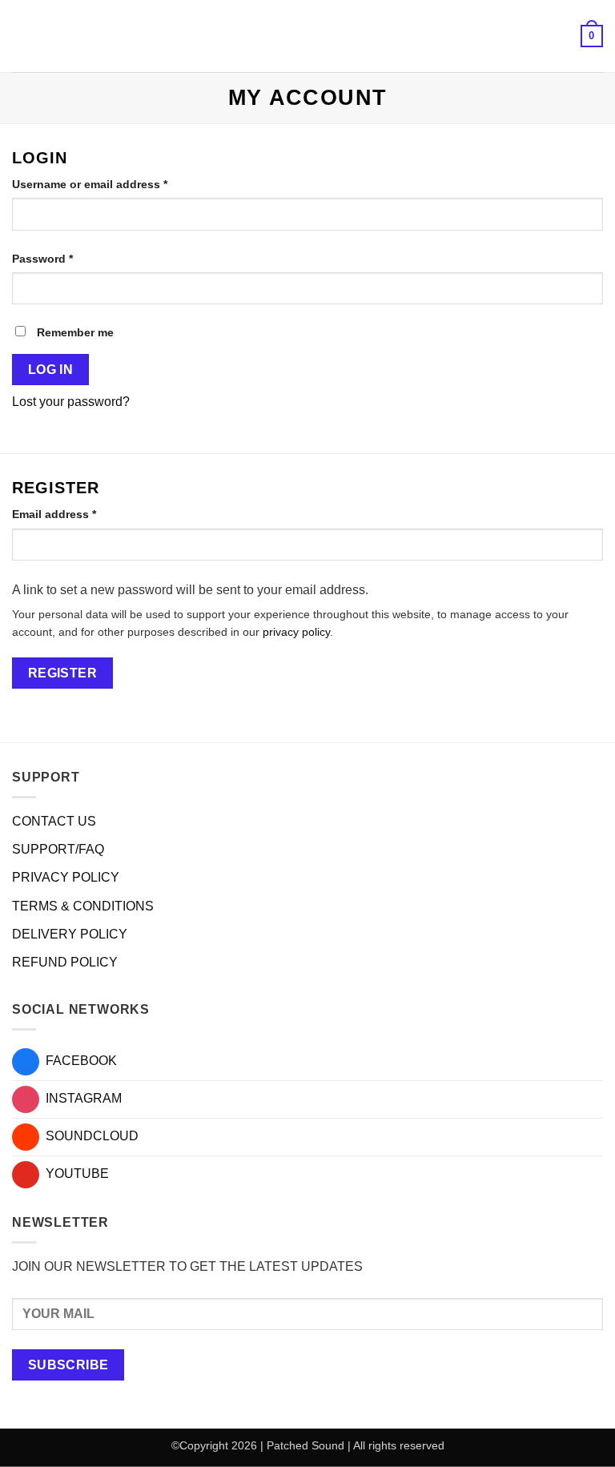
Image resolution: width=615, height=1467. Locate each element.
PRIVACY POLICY (65, 877)
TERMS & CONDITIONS (83, 906)
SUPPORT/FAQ (58, 849)
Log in (51, 369)
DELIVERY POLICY (69, 934)
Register (63, 673)
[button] (21, 35)
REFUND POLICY (65, 962)
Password (67, 258)
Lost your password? (71, 401)
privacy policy (296, 632)
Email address (78, 513)
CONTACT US (54, 821)
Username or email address (114, 184)
